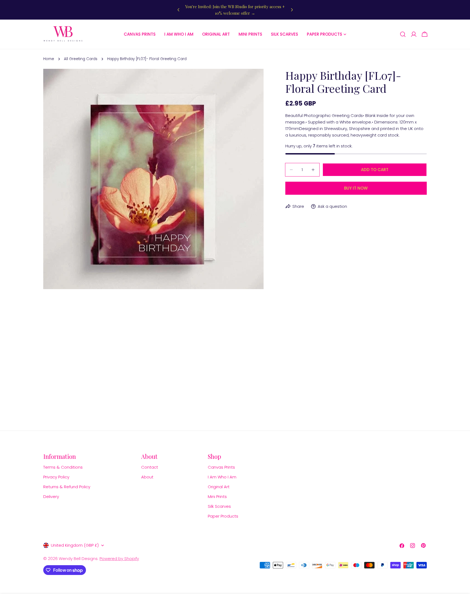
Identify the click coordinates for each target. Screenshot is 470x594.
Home (48, 58)
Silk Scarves (219, 506)
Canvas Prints (221, 467)
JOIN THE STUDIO (159, 550)
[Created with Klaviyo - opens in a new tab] (106, 590)
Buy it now (356, 188)
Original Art (219, 487)
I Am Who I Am (222, 477)
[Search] (402, 34)
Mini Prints (217, 496)
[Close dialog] (206, 434)
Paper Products (223, 516)
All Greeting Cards (80, 58)
